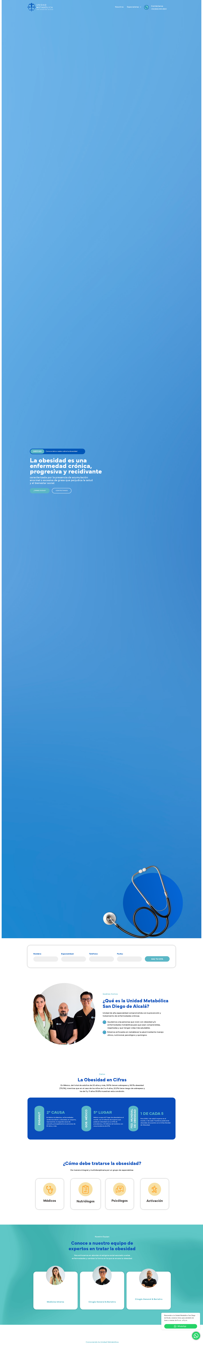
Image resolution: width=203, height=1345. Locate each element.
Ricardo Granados (148, 1294)
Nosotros (119, 7)
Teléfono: (93, 954)
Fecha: (120, 954)
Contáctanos (157, 6)
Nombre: (37, 954)
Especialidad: (67, 954)
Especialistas (133, 7)
